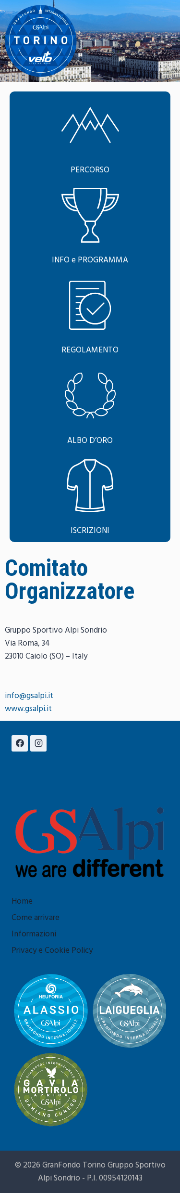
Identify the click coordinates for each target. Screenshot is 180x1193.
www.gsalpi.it (28, 708)
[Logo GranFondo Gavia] (51, 1089)
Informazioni (34, 934)
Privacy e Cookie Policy (52, 950)
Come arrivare (36, 917)
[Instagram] (38, 743)
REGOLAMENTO (90, 350)
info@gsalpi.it (29, 695)
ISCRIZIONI (90, 530)
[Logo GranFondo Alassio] (51, 1011)
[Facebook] (20, 743)
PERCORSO (90, 170)
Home (22, 901)
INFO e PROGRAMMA (90, 260)
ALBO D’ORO (90, 440)
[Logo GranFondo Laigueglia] (130, 1011)
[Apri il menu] (166, 40)
